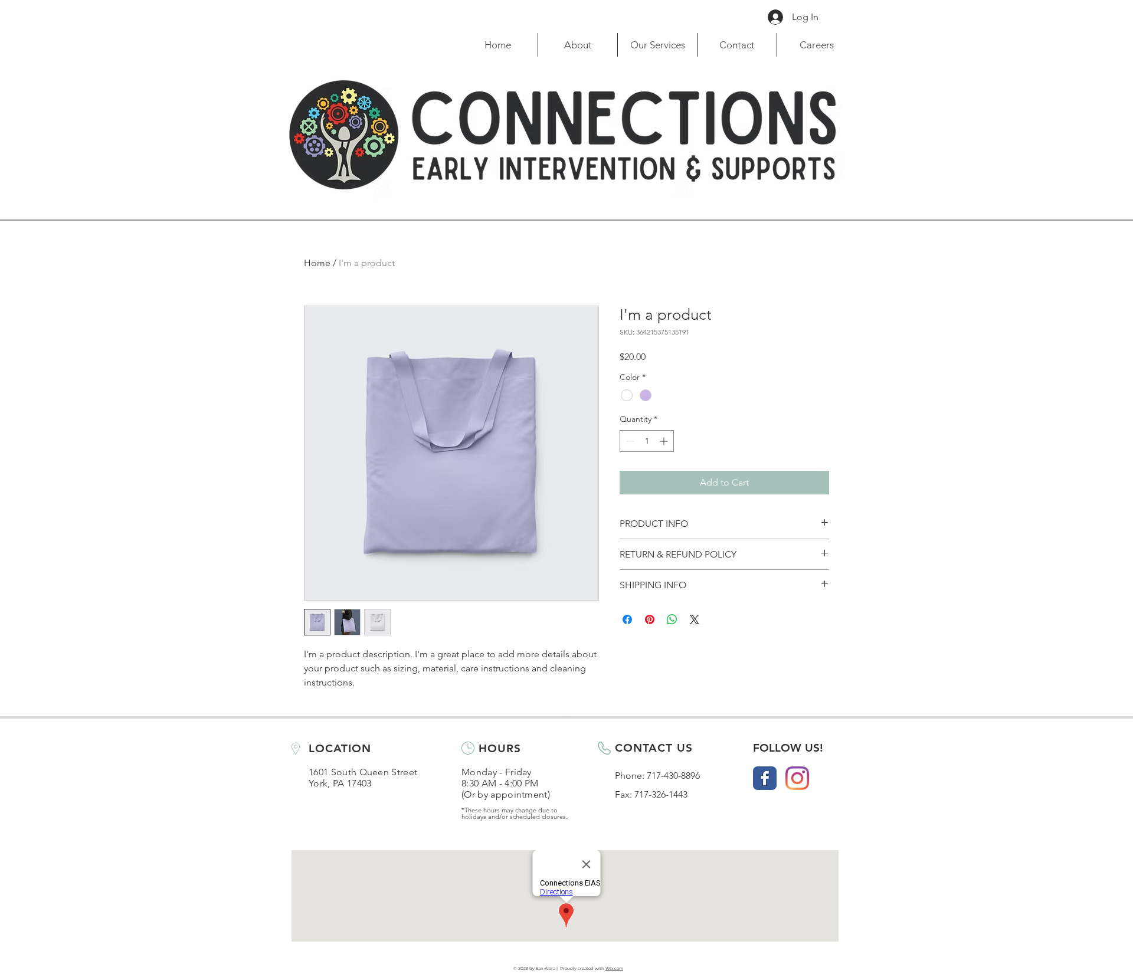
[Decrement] (628, 441)
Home (317, 262)
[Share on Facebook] (627, 619)
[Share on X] (694, 619)
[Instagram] (797, 778)
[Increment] (664, 441)
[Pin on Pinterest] (650, 619)
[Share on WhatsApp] (672, 619)
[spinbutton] (646, 441)
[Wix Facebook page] (765, 778)
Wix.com (614, 968)
